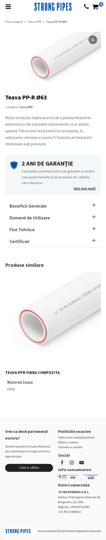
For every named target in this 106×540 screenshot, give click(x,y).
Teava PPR (34, 22)
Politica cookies (68, 442)
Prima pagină (14, 22)
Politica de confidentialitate (76, 437)
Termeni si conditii (70, 447)
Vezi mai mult (85, 188)
